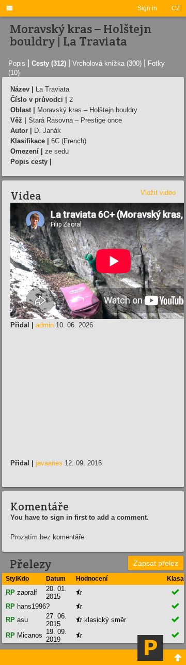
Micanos (29, 635)
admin (45, 325)
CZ (176, 8)
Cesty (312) (49, 63)
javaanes (49, 463)
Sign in (147, 8)
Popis (16, 63)
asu (22, 620)
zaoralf (27, 592)
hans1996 (31, 606)
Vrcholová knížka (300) (107, 63)
